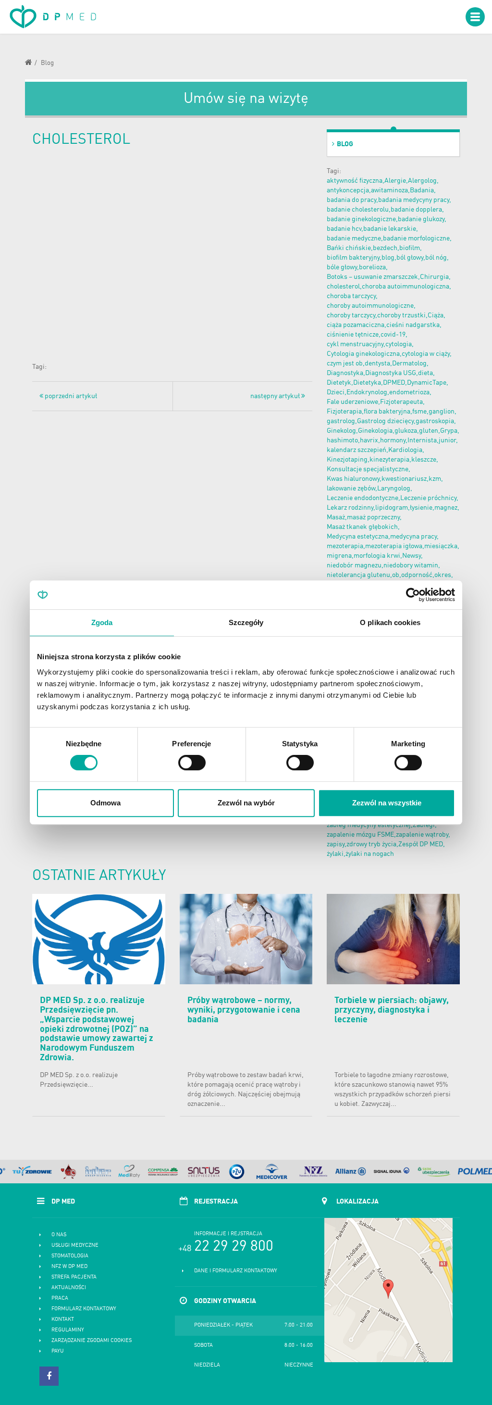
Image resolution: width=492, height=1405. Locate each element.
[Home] (32, 64)
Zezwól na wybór (246, 803)
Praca (59, 1298)
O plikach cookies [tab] (390, 622)
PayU (57, 1351)
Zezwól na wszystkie (386, 803)
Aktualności (68, 1288)
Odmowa (105, 803)
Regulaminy (67, 1330)
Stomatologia (69, 1256)
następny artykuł (275, 396)
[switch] (192, 762)
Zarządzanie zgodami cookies (91, 1340)
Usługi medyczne (74, 1245)
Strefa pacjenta (74, 1277)
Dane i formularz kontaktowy (235, 1271)
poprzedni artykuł (70, 396)
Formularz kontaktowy (83, 1309)
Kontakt (62, 1319)
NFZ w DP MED (69, 1266)
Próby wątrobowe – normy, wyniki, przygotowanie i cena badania (243, 1010)
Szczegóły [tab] (246, 622)
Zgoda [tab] (102, 622)
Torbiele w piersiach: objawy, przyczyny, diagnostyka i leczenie (391, 1010)
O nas (58, 1235)
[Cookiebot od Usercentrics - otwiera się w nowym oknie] (413, 595)
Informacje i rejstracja (228, 1234)
